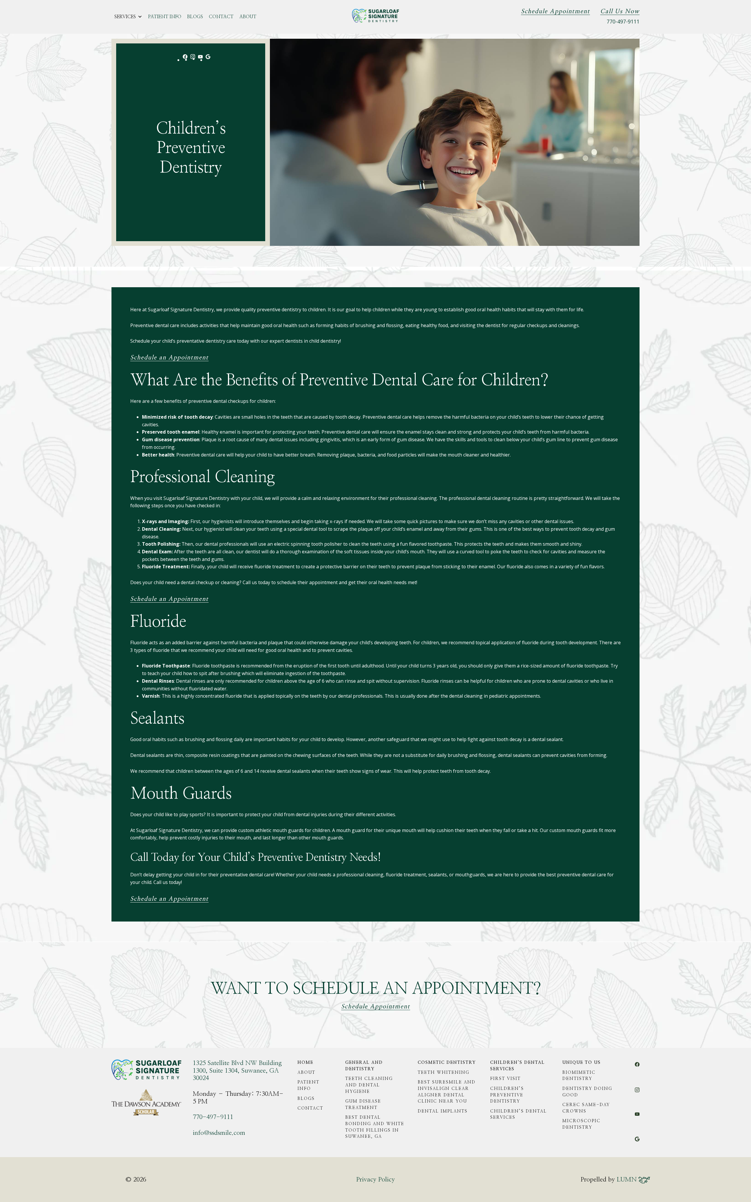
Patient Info (164, 16)
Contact (221, 16)
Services (125, 16)
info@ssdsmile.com (219, 1133)
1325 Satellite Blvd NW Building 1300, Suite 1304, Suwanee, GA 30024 (237, 1070)
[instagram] (192, 59)
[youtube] (200, 58)
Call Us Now (620, 11)
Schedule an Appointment (169, 358)
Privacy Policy (375, 1179)
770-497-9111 (623, 21)
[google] (208, 60)
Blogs (195, 16)
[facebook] (185, 60)
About (247, 16)
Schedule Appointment (555, 11)
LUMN (627, 1179)
